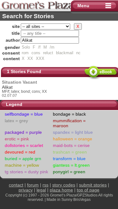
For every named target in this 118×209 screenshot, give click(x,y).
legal (41, 189)
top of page (88, 189)
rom (25, 52)
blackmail (64, 52)
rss (45, 184)
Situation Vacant (19, 82)
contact (16, 184)
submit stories (93, 184)
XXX (40, 58)
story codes (63, 184)
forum (33, 184)
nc (78, 52)
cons (35, 52)
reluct (48, 52)
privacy (26, 189)
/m (52, 47)
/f (39, 47)
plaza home (61, 189)
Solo (26, 47)
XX (30, 58)
